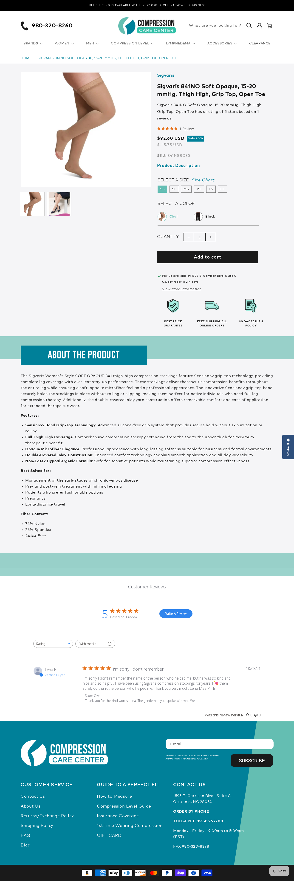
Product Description (178, 166)
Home (26, 58)
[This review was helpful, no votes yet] (247, 715)
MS (186, 189)
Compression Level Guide (124, 806)
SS (162, 189)
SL (174, 189)
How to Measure (114, 796)
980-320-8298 (195, 846)
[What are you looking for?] (249, 25)
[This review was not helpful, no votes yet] (255, 715)
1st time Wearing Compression (130, 826)
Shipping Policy (37, 826)
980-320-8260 (52, 26)
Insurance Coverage (118, 816)
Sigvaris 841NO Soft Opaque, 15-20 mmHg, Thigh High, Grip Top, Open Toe (107, 58)
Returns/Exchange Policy (47, 816)
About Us (31, 806)
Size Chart (203, 180)
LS (211, 189)
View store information (181, 289)
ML (199, 189)
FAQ (25, 836)
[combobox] (53, 644)
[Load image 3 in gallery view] (59, 204)
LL (222, 189)
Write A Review (176, 613)
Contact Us (33, 796)
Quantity (168, 237)
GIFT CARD (109, 836)
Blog (25, 845)
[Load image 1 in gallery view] (33, 204)
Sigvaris (166, 75)
